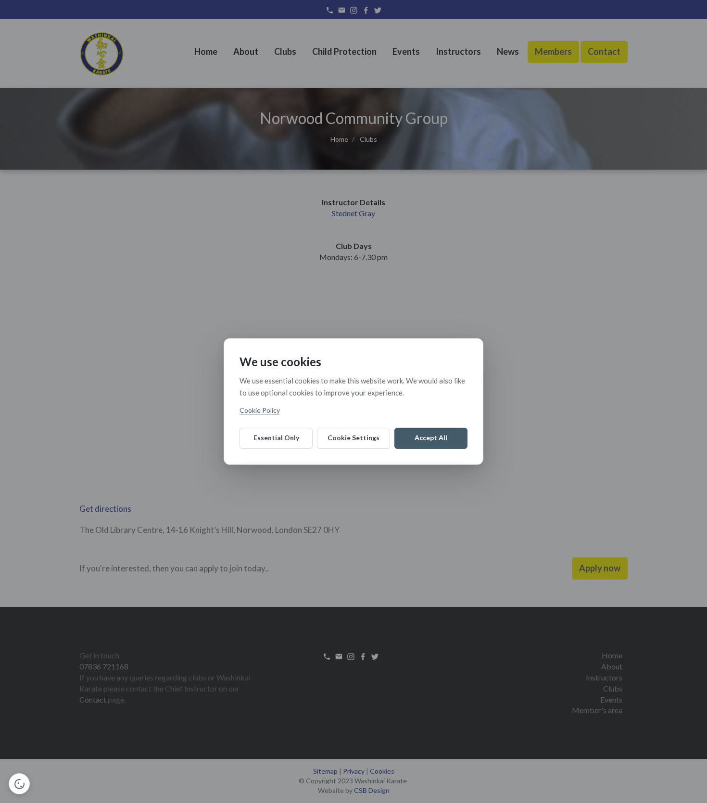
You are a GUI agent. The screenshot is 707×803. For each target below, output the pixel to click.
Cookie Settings (353, 437)
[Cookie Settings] (19, 783)
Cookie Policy (260, 410)
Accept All (431, 437)
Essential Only (276, 437)
